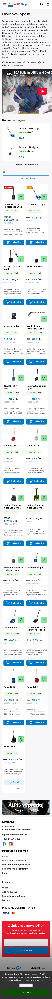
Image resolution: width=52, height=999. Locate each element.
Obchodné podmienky (14, 860)
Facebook (4, 844)
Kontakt (6, 856)
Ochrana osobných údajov (16, 864)
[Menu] (4, 4)
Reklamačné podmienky (15, 868)
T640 (18, 788)
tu (42, 980)
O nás (5, 887)
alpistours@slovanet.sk (14, 834)
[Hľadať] (42, 4)
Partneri (6, 900)
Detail (16, 782)
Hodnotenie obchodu (13, 896)
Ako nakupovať (10, 891)
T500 (10, 788)
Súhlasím (26, 992)
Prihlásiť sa (26, 950)
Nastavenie (26, 985)
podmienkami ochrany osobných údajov (26, 933)
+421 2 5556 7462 (11, 838)
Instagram (11, 844)
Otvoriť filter (26, 178)
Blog (4, 873)
